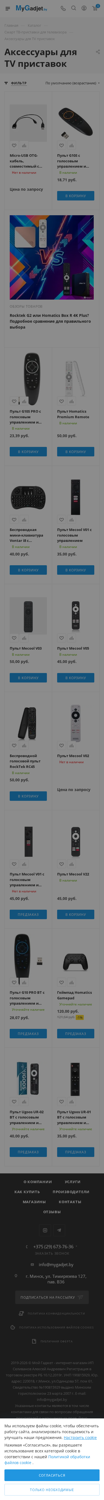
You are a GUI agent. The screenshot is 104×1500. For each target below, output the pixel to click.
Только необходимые (52, 1489)
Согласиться (52, 1475)
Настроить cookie (80, 1437)
